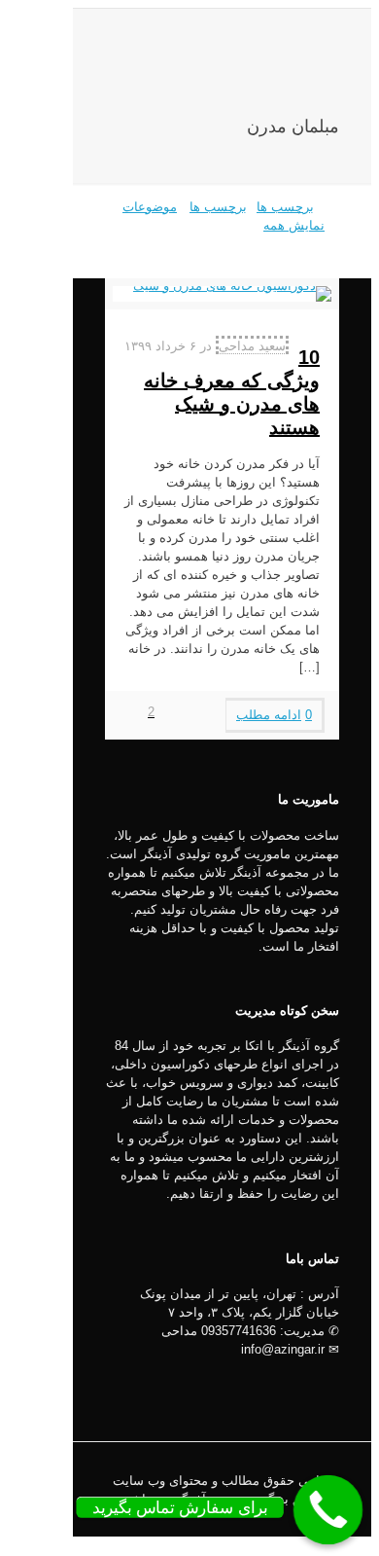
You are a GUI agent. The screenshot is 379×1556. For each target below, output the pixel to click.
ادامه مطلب (268, 714)
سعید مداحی (252, 346)
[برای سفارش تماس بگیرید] (328, 1510)
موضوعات (149, 206)
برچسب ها (218, 206)
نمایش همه (294, 225)
